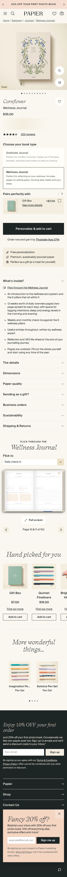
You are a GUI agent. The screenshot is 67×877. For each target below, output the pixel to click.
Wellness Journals (45, 21)
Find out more (15, 609)
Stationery (17, 21)
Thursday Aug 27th (48, 240)
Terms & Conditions (47, 760)
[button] (59, 813)
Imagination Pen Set (22, 686)
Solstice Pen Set (47, 686)
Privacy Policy (10, 764)
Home (6, 21)
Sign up (55, 752)
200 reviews (28, 134)
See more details (32, 205)
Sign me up (48, 840)
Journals (29, 21)
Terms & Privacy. (23, 852)
